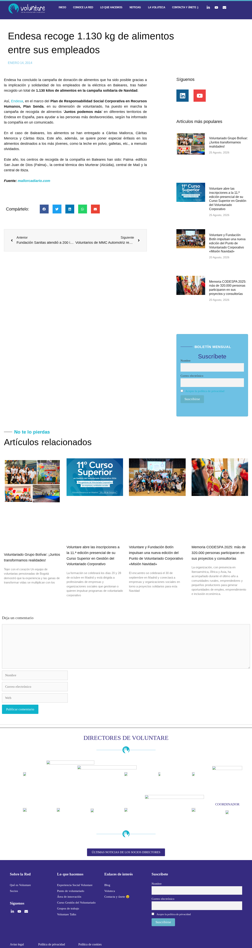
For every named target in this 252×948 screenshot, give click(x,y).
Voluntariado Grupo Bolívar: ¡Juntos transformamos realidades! (228, 142)
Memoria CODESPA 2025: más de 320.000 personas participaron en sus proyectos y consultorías (219, 552)
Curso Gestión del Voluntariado (76, 902)
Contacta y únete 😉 (117, 896)
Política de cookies (90, 944)
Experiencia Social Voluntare (75, 885)
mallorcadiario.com (34, 181)
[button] (44, 209)
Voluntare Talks (66, 914)
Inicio (62, 7)
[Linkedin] (182, 96)
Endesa (17, 101)
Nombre (186, 360)
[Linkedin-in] (208, 7)
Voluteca (109, 891)
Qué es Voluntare (20, 885)
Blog (107, 885)
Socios (14, 891)
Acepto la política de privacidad (204, 391)
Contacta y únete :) (185, 7)
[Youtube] (216, 7)
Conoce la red (83, 7)
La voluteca (156, 7)
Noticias (135, 7)
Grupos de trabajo (68, 908)
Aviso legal (17, 944)
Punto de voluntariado (70, 891)
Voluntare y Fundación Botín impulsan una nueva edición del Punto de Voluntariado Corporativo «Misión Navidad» (227, 243)
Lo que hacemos (111, 7)
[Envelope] (224, 7)
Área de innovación (69, 896)
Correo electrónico (192, 375)
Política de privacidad (51, 944)
